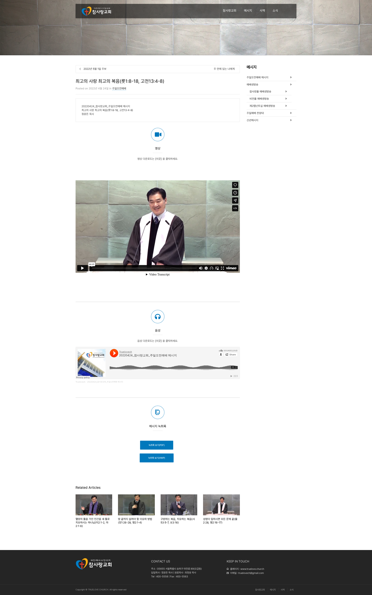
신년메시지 (252, 120)
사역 (262, 10)
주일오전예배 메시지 (257, 77)
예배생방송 (252, 84)
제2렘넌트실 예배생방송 (262, 105)
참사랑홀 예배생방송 (260, 91)
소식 (275, 10)
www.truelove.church (252, 568)
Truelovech (80, 382)
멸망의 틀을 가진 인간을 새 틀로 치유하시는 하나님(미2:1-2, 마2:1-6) (93, 522)
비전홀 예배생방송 (259, 98)
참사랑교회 (229, 10)
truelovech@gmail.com (251, 573)
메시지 (248, 10)
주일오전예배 (119, 88)
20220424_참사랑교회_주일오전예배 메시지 (105, 382)
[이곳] (158, 158)
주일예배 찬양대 (255, 113)
